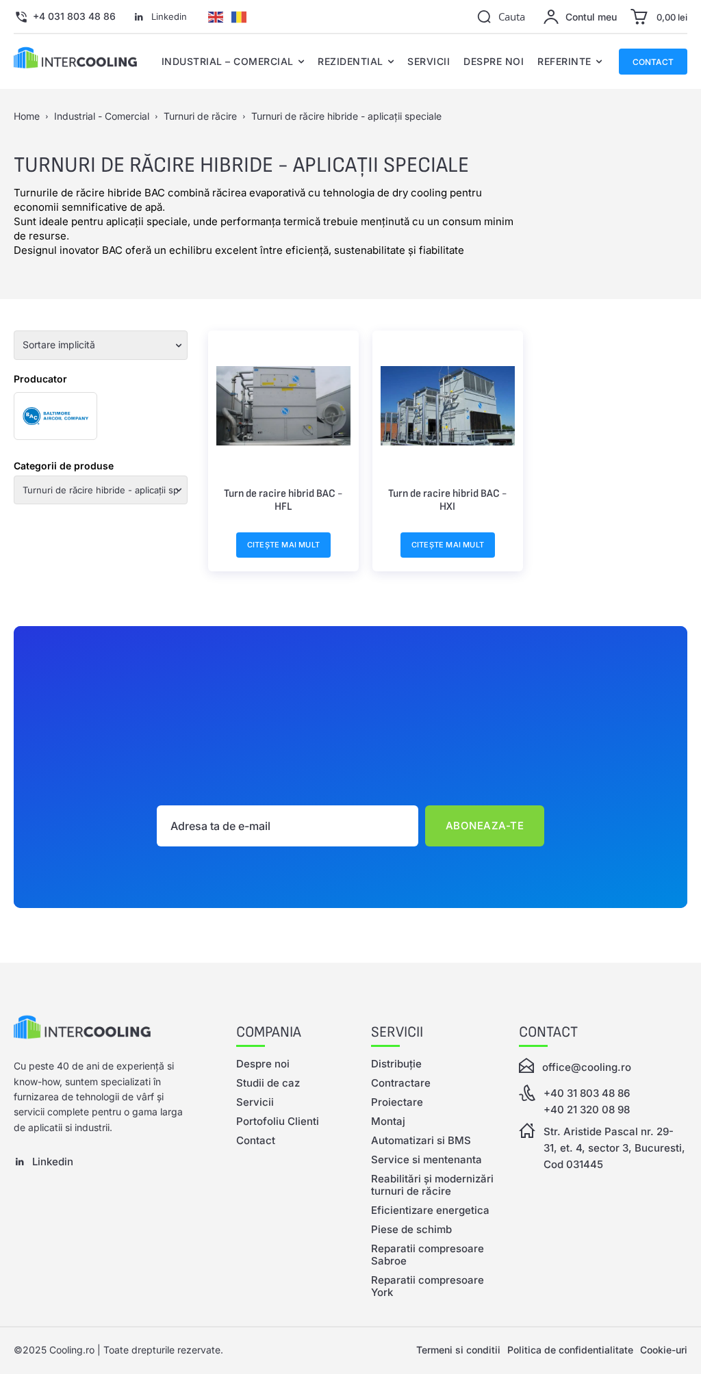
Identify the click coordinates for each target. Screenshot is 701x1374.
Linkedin (169, 16)
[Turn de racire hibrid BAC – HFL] (283, 406)
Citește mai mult (283, 544)
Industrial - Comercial (101, 116)
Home (27, 116)
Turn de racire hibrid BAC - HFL (283, 500)
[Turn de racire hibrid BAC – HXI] (448, 406)
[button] (500, 16)
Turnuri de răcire (200, 116)
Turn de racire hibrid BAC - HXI (447, 500)
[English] (215, 16)
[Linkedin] (139, 17)
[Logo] (104, 1030)
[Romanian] (239, 16)
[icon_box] (65, 17)
